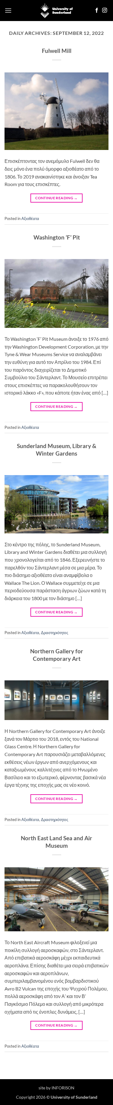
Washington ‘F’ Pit (56, 237)
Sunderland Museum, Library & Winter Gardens (56, 449)
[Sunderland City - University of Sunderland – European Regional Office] (57, 10)
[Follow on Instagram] (104, 10)
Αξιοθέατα (30, 218)
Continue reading (56, 198)
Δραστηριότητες (54, 632)
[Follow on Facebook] (96, 10)
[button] (8, 10)
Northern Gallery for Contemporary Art (56, 655)
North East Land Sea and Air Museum (56, 842)
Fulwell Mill (56, 50)
